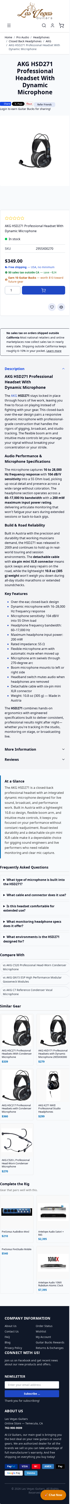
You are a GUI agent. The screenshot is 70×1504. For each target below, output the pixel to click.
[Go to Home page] (35, 11)
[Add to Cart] (43, 290)
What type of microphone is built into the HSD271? (30, 897)
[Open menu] (9, 25)
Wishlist (39, 1354)
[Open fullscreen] (35, 151)
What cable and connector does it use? (30, 913)
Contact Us (12, 1354)
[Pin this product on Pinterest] (29, 104)
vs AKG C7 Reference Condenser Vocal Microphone (27, 1012)
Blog (7, 1365)
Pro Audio (22, 37)
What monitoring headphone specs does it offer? (32, 944)
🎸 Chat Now (50, 1495)
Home (8, 37)
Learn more (53, 351)
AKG (48, 41)
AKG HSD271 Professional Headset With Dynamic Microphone (34, 47)
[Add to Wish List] (52, 307)
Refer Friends (44, 104)
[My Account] (52, 25)
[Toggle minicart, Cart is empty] (61, 25)
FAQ (7, 1359)
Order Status (42, 1348)
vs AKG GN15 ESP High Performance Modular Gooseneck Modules (32, 1000)
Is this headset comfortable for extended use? (28, 928)
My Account (42, 1359)
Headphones (41, 37)
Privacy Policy (13, 1370)
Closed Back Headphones (25, 41)
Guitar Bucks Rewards (42, 1367)
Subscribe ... (32, 1420)
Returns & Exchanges (48, 1374)
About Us (11, 1348)
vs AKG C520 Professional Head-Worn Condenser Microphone (27, 987)
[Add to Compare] (61, 307)
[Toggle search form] (43, 25)
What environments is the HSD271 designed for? (31, 959)
